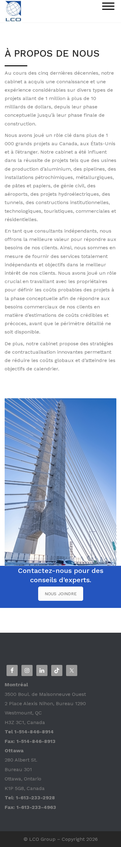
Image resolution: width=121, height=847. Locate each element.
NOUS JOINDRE (61, 593)
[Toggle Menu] (108, 6)
